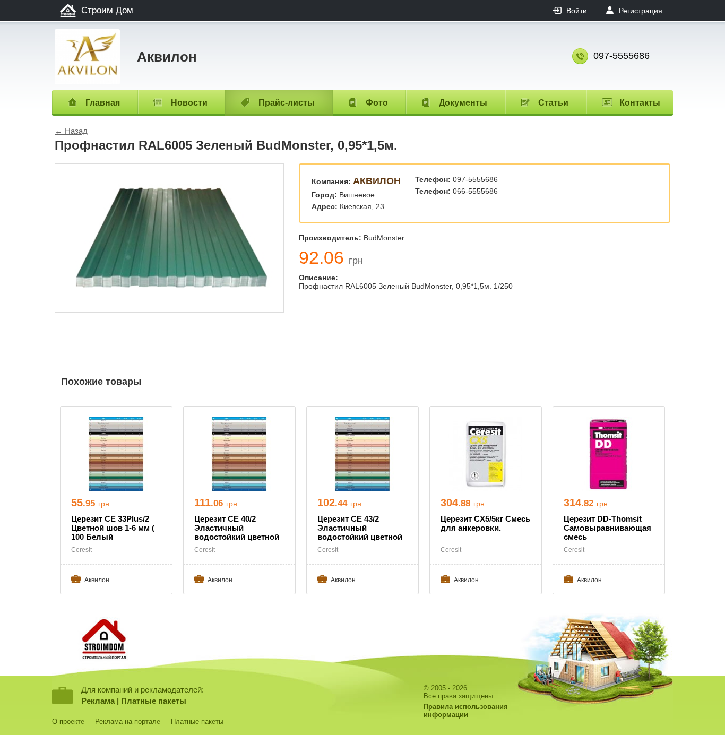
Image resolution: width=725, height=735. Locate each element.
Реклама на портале (127, 721)
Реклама (98, 700)
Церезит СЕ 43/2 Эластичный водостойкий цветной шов (359, 528)
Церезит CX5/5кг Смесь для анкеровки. (485, 523)
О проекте (68, 721)
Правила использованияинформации (466, 711)
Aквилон (377, 181)
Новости (189, 102)
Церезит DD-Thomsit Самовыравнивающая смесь (607, 527)
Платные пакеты (153, 700)
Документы (463, 102)
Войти (576, 10)
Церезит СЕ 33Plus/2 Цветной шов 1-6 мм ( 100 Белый (112, 527)
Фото (377, 102)
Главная (102, 102)
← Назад (71, 130)
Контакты (639, 102)
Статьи (553, 102)
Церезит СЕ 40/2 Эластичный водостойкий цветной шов (236, 528)
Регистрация (640, 10)
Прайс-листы (286, 102)
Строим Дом (107, 10)
